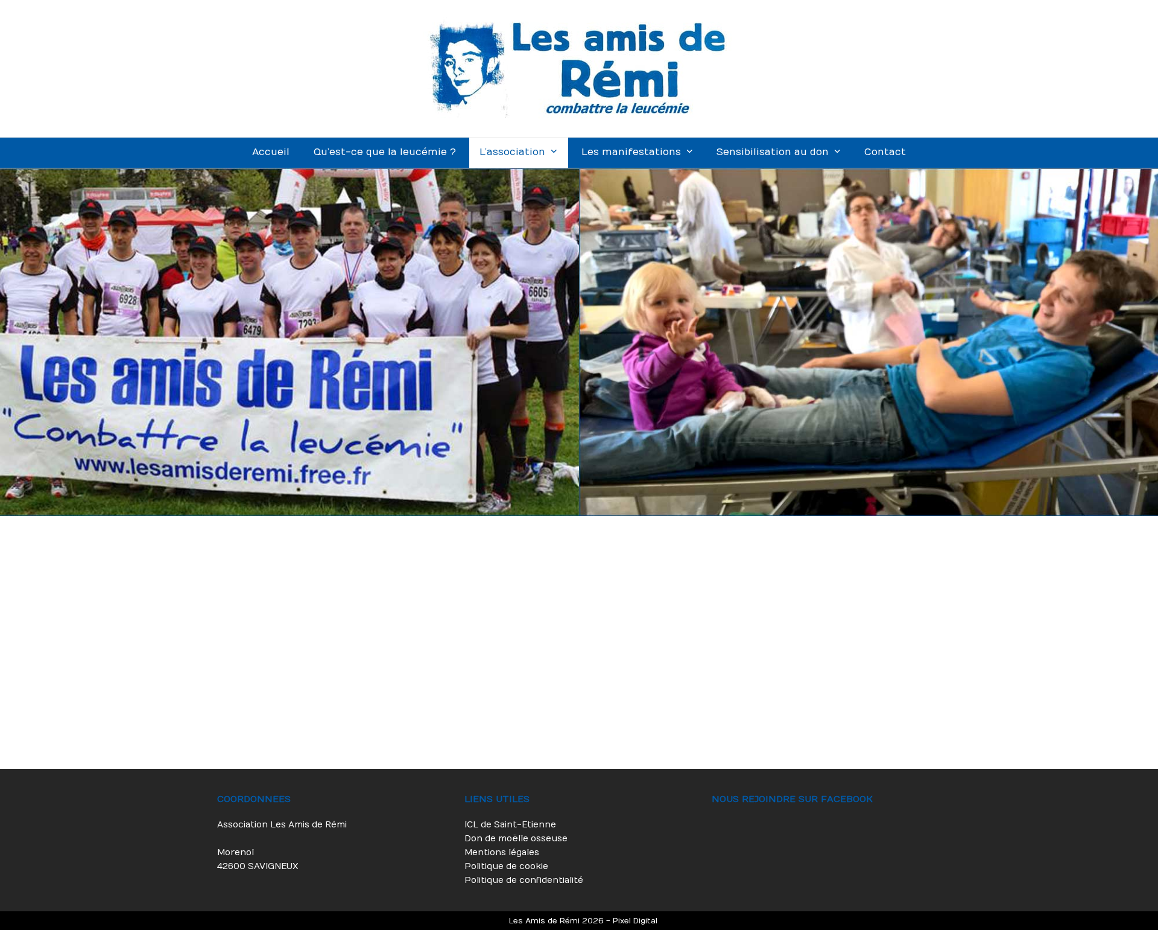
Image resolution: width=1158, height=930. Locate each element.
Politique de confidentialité (523, 880)
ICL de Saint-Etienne (510, 825)
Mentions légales (501, 852)
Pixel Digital (635, 920)
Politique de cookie (506, 866)
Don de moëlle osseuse (516, 838)
